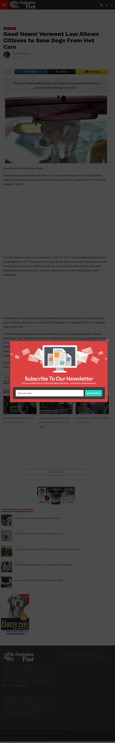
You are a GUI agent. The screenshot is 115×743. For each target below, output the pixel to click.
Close (107, 341)
